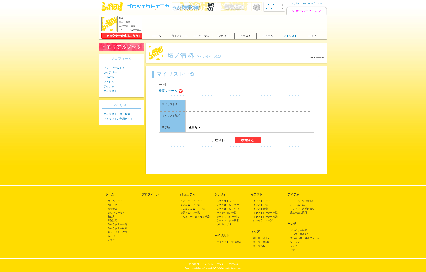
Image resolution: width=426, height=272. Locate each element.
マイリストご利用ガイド (118, 118)
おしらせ (112, 205)
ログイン (321, 3)
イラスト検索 (260, 208)
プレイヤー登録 (298, 230)
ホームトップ (115, 201)
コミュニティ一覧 (190, 205)
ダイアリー (110, 72)
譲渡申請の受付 (298, 212)
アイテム (109, 86)
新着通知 (112, 208)
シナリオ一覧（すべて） (230, 208)
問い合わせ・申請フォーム (304, 238)
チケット (112, 240)
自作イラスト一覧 (263, 220)
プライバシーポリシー (214, 263)
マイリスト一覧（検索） (118, 114)
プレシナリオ (224, 224)
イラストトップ (261, 201)
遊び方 (111, 216)
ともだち (109, 81)
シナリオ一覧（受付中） (230, 205)
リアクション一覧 (226, 212)
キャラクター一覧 (117, 224)
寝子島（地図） (261, 242)
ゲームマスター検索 (228, 220)
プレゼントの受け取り (302, 208)
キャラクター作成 (117, 232)
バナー (293, 250)
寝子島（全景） (261, 238)
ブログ (293, 246)
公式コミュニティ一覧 (192, 208)
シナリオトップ (225, 201)
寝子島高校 (259, 246)
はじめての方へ (298, 3)
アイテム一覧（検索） (302, 201)
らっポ (111, 236)
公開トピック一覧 (190, 212)
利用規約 (234, 263)
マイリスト (110, 91)
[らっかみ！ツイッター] (194, 10)
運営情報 (194, 263)
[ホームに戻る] (112, 10)
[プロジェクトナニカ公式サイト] (149, 10)
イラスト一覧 (260, 205)
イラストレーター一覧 (265, 212)
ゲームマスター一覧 (228, 216)
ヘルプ (311, 3)
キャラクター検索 (117, 228)
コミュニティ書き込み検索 (195, 216)
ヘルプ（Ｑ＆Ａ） (299, 234)
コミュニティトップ (191, 201)
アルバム (109, 77)
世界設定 (112, 220)
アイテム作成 (297, 205)
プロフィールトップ (116, 67)
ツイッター (296, 242)
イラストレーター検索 (265, 216)
